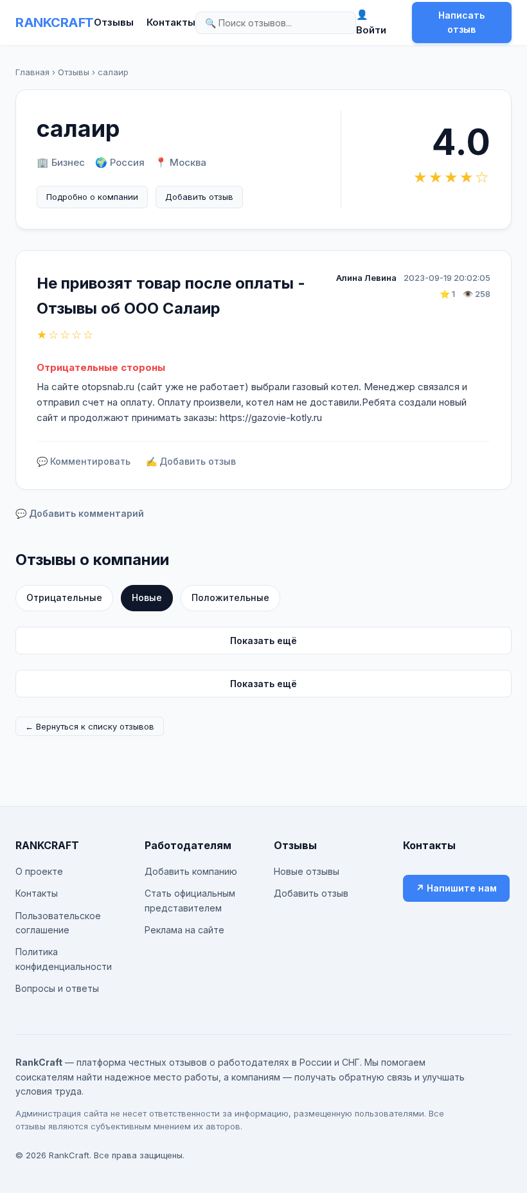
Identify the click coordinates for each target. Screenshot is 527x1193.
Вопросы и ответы (57, 988)
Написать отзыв (461, 22)
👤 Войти (371, 22)
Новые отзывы (306, 871)
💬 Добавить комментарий (79, 513)
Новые (147, 597)
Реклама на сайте (184, 929)
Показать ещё (263, 640)
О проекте (39, 871)
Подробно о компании (92, 197)
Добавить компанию (191, 871)
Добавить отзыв (199, 197)
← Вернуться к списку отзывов (89, 726)
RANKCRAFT (54, 22)
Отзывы (114, 22)
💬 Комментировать (83, 461)
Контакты (171, 22)
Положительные (230, 597)
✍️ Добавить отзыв (191, 461)
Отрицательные (64, 597)
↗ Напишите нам (456, 888)
